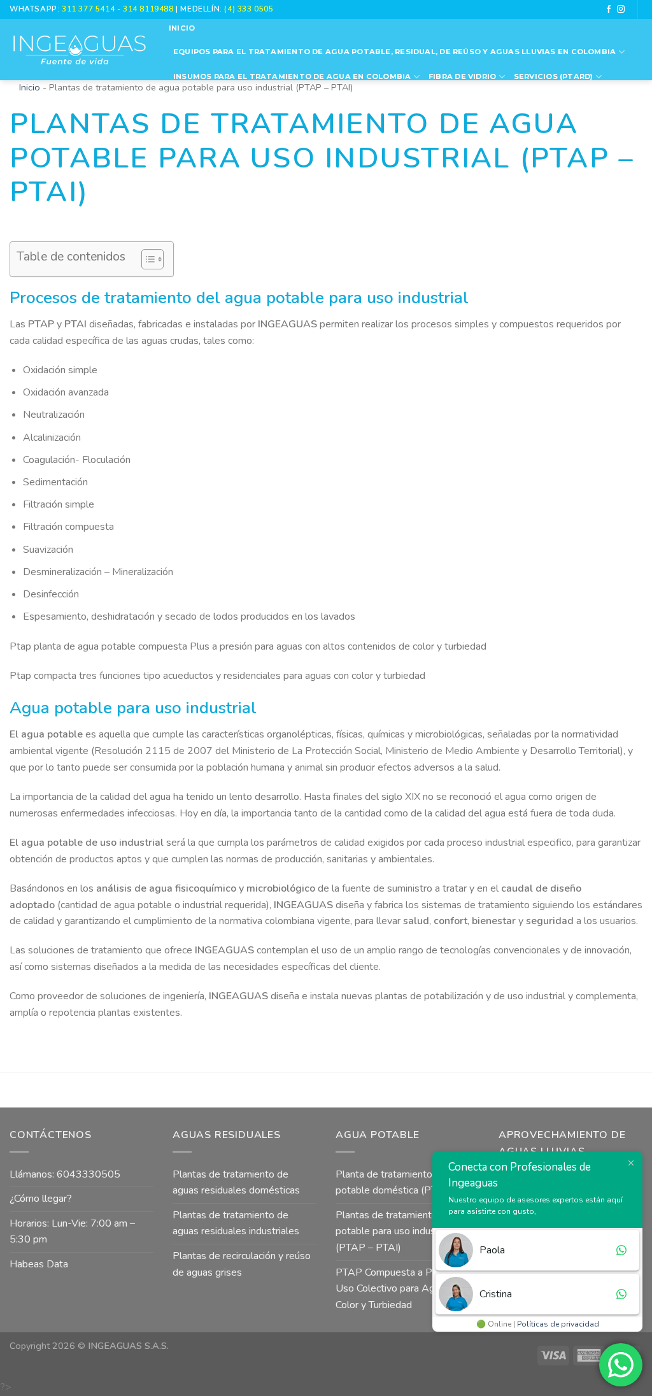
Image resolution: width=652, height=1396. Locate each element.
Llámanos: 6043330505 (65, 1174)
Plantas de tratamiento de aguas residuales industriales (236, 1223)
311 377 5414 (89, 9)
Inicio (182, 28)
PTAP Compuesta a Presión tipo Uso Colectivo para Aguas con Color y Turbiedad (407, 1288)
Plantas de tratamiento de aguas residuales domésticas (236, 1182)
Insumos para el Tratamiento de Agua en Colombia (292, 76)
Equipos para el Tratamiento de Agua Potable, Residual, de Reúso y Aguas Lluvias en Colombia (394, 51)
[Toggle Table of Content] (146, 259)
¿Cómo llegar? (41, 1199)
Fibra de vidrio (462, 76)
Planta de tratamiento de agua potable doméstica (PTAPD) (403, 1182)
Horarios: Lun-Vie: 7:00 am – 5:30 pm (72, 1231)
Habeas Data (39, 1264)
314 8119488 (148, 9)
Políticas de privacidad (558, 1324)
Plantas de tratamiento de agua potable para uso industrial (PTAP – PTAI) (405, 1231)
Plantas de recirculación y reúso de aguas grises (242, 1264)
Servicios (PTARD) (553, 76)
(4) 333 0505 (248, 9)
